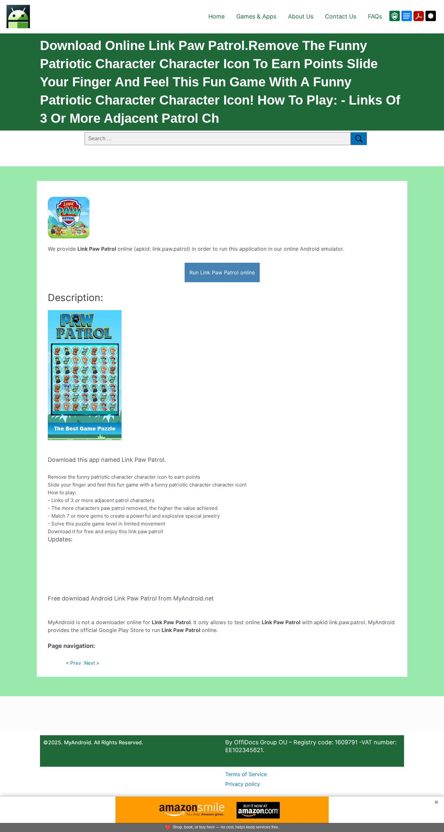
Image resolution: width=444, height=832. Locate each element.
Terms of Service (246, 774)
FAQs (375, 16)
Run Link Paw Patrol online (222, 272)
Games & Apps (256, 16)
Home (216, 16)
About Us (300, 16)
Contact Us (340, 16)
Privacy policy (242, 784)
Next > (91, 663)
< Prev (73, 663)
